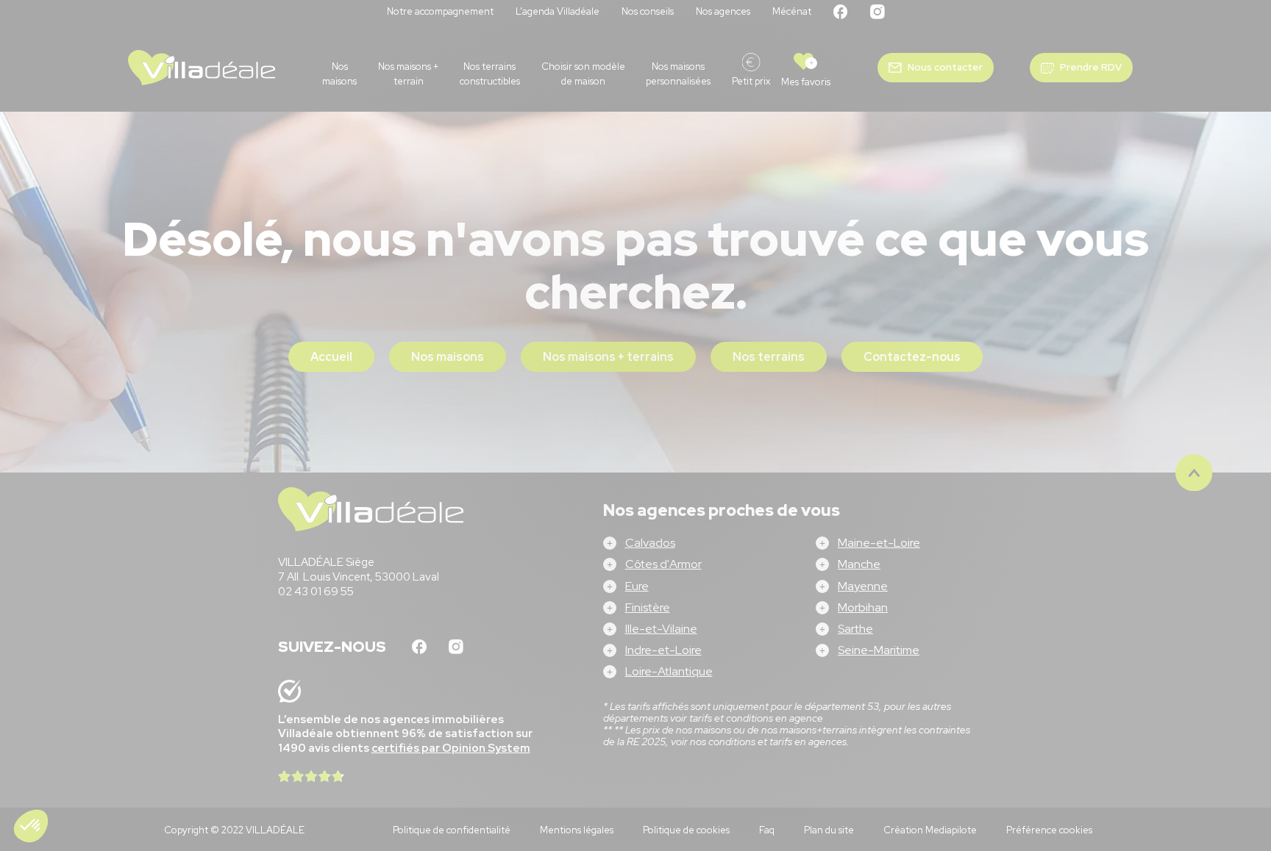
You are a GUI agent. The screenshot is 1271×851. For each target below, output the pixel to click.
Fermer (547, 514)
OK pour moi (723, 514)
